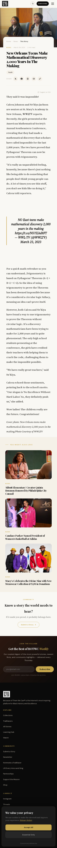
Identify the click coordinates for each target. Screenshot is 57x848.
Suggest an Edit (45, 92)
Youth (10, 72)
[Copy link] (40, 78)
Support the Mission (11, 779)
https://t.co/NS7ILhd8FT (31, 233)
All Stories (7, 726)
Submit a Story (28, 625)
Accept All (28, 827)
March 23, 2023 (30, 242)
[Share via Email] (33, 78)
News (16, 41)
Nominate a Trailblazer (12, 763)
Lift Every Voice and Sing (13, 768)
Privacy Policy (26, 820)
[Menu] (52, 3)
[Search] (32, 3)
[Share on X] (15, 78)
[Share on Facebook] (21, 78)
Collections (8, 715)
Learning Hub (8, 732)
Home (8, 41)
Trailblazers (8, 721)
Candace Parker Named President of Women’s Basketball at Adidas (25, 537)
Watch (6, 738)
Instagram (7, 799)
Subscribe (42, 3)
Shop (5, 785)
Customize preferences (28, 843)
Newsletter (7, 757)
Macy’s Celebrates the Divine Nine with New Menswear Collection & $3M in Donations (28, 582)
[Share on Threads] (27, 78)
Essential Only (28, 835)
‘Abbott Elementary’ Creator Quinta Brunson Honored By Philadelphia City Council (26, 490)
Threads (6, 804)
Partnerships (8, 774)
